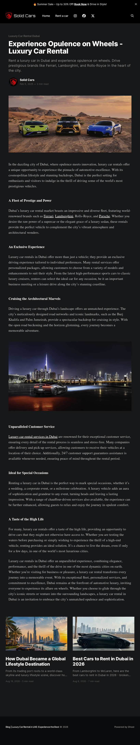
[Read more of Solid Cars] (13, 82)
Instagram (75, 16)
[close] (136, 4)
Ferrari (48, 216)
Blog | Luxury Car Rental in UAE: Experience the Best (32, 726)
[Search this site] (132, 15)
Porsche (104, 216)
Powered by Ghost (124, 726)
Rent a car (61, 15)
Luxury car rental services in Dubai (33, 436)
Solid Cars (27, 80)
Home (46, 15)
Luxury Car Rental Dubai (24, 36)
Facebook (84, 16)
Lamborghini (64, 216)
